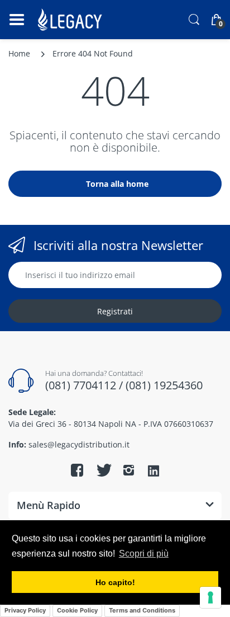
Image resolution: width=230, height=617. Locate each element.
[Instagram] (128, 470)
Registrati (115, 311)
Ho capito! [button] (115, 582)
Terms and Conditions (142, 610)
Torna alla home (117, 183)
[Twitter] (103, 470)
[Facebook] (77, 470)
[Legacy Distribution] (71, 19)
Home (19, 53)
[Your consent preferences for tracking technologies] (210, 597)
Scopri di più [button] (144, 553)
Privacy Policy (25, 610)
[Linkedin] (153, 472)
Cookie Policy (77, 610)
